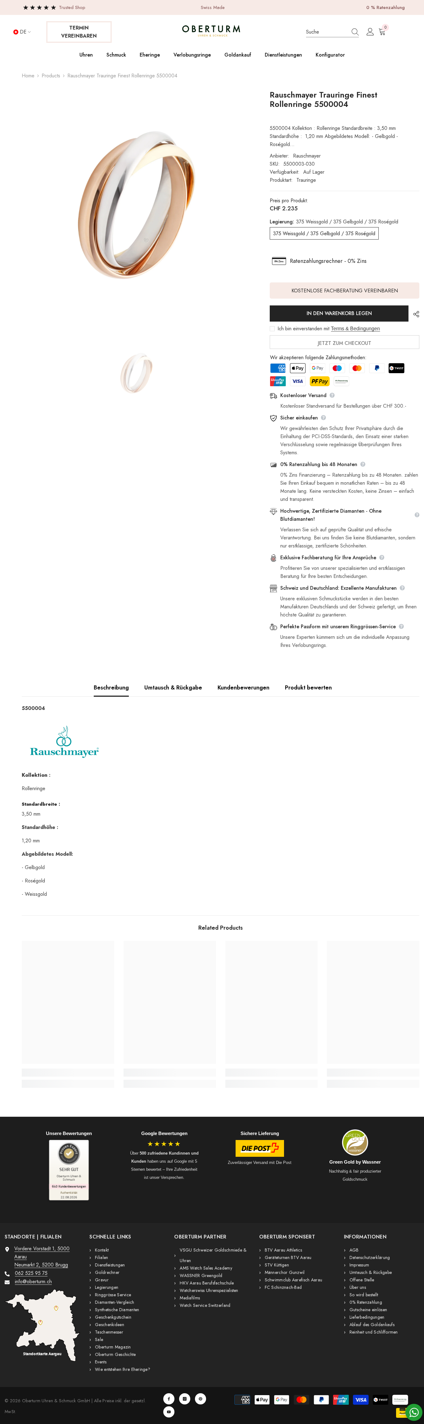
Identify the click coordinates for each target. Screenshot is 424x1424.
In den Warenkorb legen (339, 313)
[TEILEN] (413, 314)
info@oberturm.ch (33, 1281)
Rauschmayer (307, 155)
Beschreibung (111, 688)
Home (28, 75)
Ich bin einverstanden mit (303, 329)
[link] (68, 1073)
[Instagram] (184, 1398)
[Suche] (332, 32)
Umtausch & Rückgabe (173, 688)
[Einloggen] (370, 32)
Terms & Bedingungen (355, 328)
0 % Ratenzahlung (385, 7)
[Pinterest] (200, 1398)
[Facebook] (168, 1398)
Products (51, 75)
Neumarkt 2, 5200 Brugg (41, 1264)
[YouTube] (168, 1411)
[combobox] (326, 32)
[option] (136, 205)
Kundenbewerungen (243, 688)
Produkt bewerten (308, 688)
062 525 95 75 (31, 1273)
